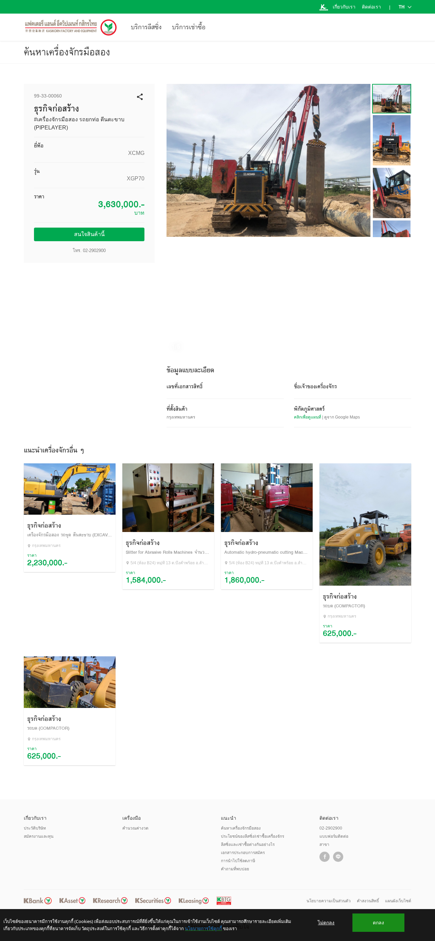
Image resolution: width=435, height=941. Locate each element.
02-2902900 (94, 250)
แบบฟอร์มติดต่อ (333, 836)
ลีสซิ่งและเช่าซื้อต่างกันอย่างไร (248, 844)
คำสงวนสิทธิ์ (368, 901)
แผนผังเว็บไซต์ (398, 901)
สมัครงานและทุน (38, 836)
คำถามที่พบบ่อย (235, 869)
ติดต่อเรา (371, 7)
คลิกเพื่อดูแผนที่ (307, 417)
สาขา (324, 844)
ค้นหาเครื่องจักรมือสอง (67, 52)
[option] (268, 160)
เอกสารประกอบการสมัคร (243, 852)
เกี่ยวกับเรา (344, 7)
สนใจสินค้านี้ (89, 234)
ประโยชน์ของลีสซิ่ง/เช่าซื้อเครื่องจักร (252, 836)
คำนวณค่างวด (135, 828)
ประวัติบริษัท (35, 828)
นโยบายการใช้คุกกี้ (203, 928)
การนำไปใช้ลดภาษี (238, 860)
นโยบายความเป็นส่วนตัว (329, 901)
